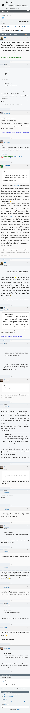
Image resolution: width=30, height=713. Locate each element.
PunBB (18, 709)
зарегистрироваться (6, 32)
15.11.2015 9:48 (7, 113)
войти (19, 30)
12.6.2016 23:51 (7, 648)
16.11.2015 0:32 (7, 142)
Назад (8, 26)
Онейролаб (6, 704)
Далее (3, 28)
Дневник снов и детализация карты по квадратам (14, 694)
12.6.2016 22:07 (7, 587)
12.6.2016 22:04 (7, 568)
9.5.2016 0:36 (6, 492)
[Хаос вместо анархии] (3, 5)
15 (24, 26)
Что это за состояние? (8, 696)
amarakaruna (7, 165)
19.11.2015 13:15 (7, 309)
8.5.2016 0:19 (6, 406)
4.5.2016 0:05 (6, 345)
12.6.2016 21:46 (7, 551)
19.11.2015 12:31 (7, 166)
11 (15, 26)
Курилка (12, 21)
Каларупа (10, 2)
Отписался (16, 185)
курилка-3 (6, 699)
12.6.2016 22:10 (7, 605)
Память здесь (4, 154)
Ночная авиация (18, 156)
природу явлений (17, 206)
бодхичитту (10, 216)
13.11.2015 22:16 (7, 66)
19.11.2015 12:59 (7, 264)
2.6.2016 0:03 (6, 509)
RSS (27, 34)
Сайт (4, 259)
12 (17, 26)
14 (22, 26)
